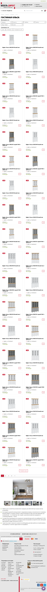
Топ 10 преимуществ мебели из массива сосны (38, 566)
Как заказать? (43, 1)
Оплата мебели (17, 547)
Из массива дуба (20, 565)
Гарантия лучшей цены (19, 554)
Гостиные (3, 562)
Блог (15, 553)
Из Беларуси (19, 567)
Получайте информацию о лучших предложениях (11, 536)
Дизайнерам (5, 547)
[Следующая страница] (14, 476)
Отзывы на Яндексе (37, 554)
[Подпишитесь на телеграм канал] (45, 585)
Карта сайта (3, 578)
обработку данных (13, 541)
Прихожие (3, 567)
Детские (3, 565)
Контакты (37, 4)
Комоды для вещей (11, 566)
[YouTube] (41, 585)
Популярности (17, 29)
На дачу (18, 568)
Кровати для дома (11, 569)
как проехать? (37, 552)
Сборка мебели (17, 548)
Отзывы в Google (37, 556)
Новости (4, 548)
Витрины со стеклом (10, 575)
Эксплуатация (17, 551)
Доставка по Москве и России (21, 545)
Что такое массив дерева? (37, 563)
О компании (5, 545)
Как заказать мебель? (19, 550)
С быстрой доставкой (18, 570)
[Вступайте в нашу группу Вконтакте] (38, 585)
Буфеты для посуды (10, 563)
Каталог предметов (7, 10)
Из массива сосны (18, 563)
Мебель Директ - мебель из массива (11, 580)
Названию (9, 29)
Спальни (3, 564)
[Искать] (24, 10)
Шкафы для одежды (10, 572)
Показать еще (23, 470)
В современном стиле (19, 573)
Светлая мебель (3, 569)
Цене (3, 29)
